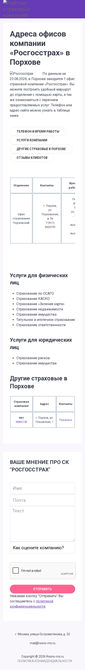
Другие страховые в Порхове (41, 149)
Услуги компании (32, 140)
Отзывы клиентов (32, 157)
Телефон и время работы (38, 131)
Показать (65, 420)
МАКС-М (21, 421)
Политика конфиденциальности (45, 661)
